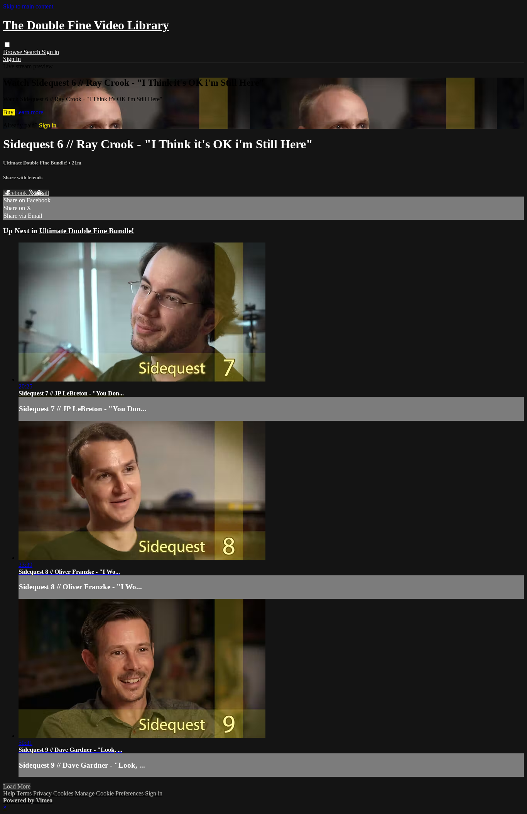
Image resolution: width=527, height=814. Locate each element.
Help (10, 793)
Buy (9, 112)
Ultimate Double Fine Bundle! (36, 163)
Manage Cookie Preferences (110, 793)
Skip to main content (28, 6)
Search (33, 52)
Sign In (12, 59)
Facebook (16, 193)
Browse (13, 52)
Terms (25, 793)
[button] (7, 44)
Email (42, 193)
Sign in (50, 52)
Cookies (64, 793)
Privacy (43, 793)
